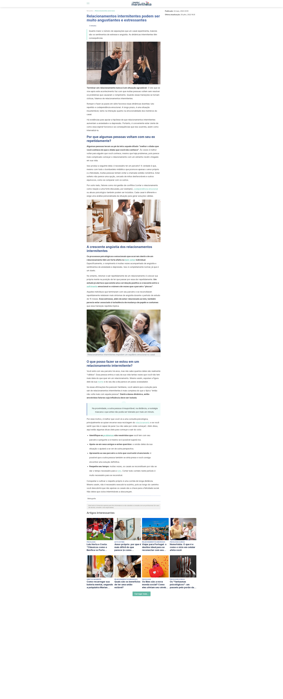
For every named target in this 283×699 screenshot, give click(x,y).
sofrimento (92, 286)
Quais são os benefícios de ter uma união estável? (127, 584)
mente (100, 382)
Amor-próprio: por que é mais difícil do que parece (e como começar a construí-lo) (127, 547)
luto (119, 471)
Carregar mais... (141, 594)
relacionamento (143, 422)
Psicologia (91, 542)
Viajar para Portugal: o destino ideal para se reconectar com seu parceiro (154, 547)
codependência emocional (146, 189)
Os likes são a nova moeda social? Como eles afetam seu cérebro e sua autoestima (155, 584)
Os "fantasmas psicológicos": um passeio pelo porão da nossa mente (182, 584)
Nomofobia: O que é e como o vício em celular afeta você (182, 547)
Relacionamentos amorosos (105, 11)
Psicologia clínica (177, 542)
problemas (108, 435)
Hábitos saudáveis (94, 579)
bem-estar (130, 260)
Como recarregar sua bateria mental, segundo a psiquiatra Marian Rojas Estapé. (100, 584)
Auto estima (119, 542)
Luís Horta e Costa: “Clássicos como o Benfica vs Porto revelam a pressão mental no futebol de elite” (98, 547)
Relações (90, 11)
